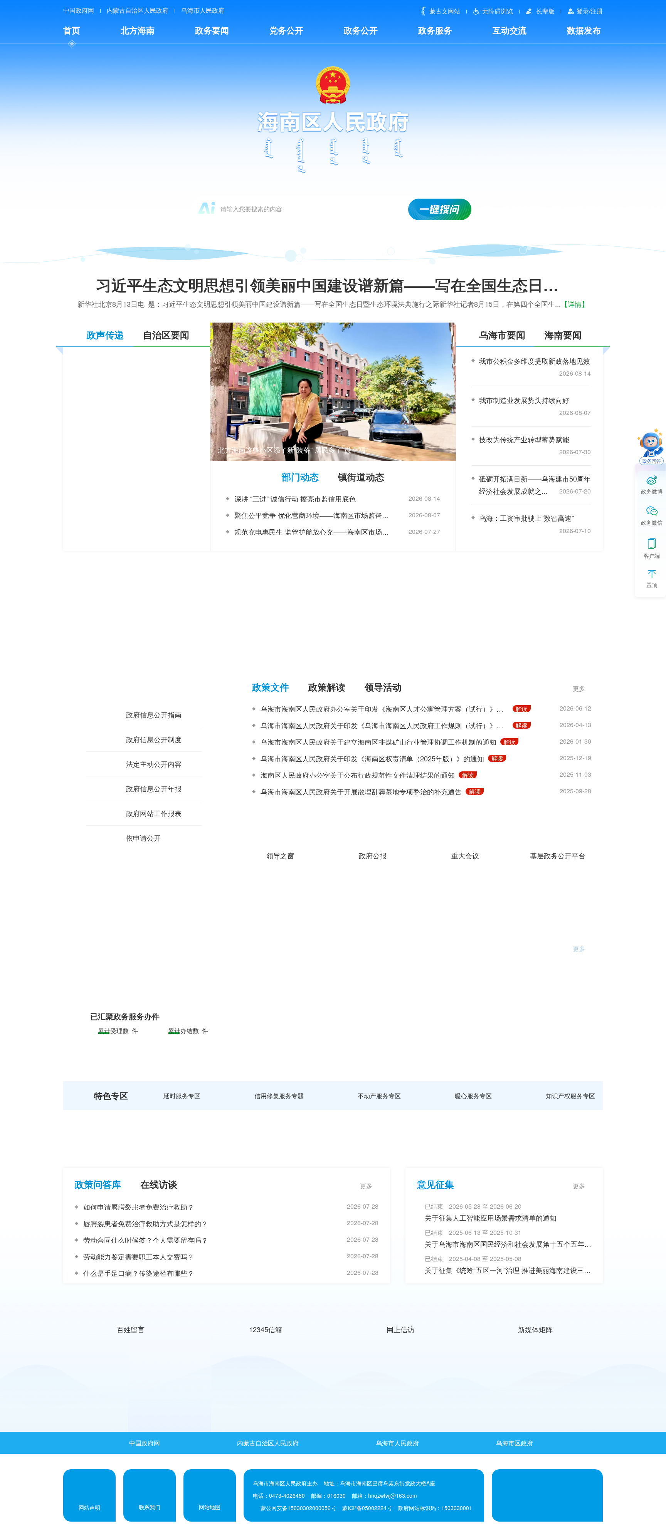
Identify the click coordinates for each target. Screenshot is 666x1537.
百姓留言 (131, 1329)
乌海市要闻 (502, 334)
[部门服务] (333, 1039)
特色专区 (111, 1095)
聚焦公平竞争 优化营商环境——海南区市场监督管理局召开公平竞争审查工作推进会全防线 (313, 515)
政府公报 (373, 854)
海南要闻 (563, 334)
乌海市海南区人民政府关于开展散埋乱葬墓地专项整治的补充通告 (361, 791)
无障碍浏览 (497, 11)
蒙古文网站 (444, 11)
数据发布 (584, 30)
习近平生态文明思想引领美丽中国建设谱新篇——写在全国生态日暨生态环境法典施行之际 (344, 285)
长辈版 (545, 11)
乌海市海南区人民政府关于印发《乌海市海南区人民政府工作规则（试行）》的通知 (385, 725)
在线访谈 (158, 1184)
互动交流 (509, 30)
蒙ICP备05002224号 (367, 1508)
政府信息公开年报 (154, 788)
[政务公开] (333, 649)
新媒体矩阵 (535, 1329)
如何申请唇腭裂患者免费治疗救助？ (138, 1206)
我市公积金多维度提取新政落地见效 (534, 361)
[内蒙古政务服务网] (190, 958)
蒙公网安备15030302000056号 (298, 1508)
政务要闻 (212, 30)
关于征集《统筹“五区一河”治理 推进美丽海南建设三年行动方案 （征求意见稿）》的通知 (508, 1270)
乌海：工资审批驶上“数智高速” (526, 518)
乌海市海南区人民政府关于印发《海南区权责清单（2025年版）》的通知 (372, 758)
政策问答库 (98, 1184)
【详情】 (575, 304)
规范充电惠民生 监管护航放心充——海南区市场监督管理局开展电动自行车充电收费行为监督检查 (313, 531)
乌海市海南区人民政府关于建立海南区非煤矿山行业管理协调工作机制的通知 (378, 741)
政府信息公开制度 (154, 739)
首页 (71, 30)
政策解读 (326, 686)
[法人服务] (333, 998)
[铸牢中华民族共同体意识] (402, 1382)
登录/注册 (590, 11)
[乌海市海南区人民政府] (333, 119)
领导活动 (383, 686)
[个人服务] (333, 955)
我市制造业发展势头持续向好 (524, 400)
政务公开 (361, 30)
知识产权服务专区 (570, 1096)
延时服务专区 (181, 1096)
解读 (521, 708)
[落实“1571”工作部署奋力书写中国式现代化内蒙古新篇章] (126, 1382)
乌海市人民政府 (202, 10)
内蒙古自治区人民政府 (137, 10)
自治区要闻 (166, 334)
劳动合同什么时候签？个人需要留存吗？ (145, 1239)
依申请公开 (143, 837)
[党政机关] (520, 1495)
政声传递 (105, 334)
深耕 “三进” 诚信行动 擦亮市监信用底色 (295, 498)
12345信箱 (265, 1329)
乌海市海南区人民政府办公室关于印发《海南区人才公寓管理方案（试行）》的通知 (385, 708)
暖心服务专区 (473, 1096)
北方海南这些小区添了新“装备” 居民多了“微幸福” (293, 450)
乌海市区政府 (514, 1442)
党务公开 (286, 30)
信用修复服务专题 (279, 1096)
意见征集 (435, 1184)
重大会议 (465, 854)
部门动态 (300, 476)
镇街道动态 (361, 476)
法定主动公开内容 (154, 763)
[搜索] (440, 209)
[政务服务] (333, 904)
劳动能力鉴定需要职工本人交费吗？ (138, 1256)
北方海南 (138, 30)
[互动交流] (333, 1146)
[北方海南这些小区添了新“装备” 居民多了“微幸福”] (333, 392)
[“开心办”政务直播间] (333, 590)
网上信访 (400, 1329)
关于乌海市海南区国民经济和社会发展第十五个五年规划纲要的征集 (508, 1244)
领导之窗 (280, 854)
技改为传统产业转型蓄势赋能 (524, 439)
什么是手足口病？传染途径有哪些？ (138, 1272)
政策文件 (270, 686)
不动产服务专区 (379, 1096)
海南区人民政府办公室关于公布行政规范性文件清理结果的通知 (358, 774)
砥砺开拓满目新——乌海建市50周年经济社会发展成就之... (535, 484)
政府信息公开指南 (154, 714)
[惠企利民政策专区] (264, 1382)
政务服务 (435, 30)
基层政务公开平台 (557, 854)
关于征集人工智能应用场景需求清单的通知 (491, 1218)
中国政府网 (78, 10)
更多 (579, 688)
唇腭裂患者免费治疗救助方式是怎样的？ (145, 1223)
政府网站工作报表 (154, 812)
